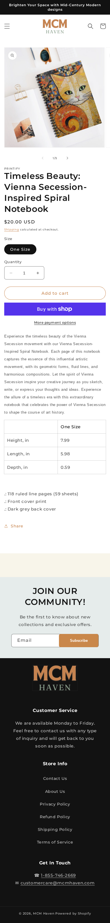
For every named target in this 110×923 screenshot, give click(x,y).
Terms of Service (55, 842)
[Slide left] (42, 158)
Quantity (12, 261)
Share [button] (17, 526)
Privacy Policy (55, 804)
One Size (20, 249)
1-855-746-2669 (58, 875)
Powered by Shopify (73, 913)
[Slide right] (67, 158)
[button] (7, 26)
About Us (55, 791)
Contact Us (55, 778)
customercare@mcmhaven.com (58, 883)
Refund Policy (55, 816)
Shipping (11, 229)
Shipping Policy (55, 829)
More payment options (55, 322)
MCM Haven (43, 913)
